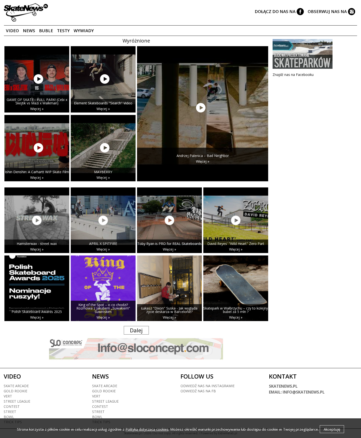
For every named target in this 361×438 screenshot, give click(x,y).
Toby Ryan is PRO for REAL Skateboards (169, 243)
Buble (46, 30)
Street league (17, 401)
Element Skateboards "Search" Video (103, 103)
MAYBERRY (103, 172)
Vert (8, 396)
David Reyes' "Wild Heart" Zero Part (235, 243)
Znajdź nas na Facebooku (293, 74)
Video (12, 30)
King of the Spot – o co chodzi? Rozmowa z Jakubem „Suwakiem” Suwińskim (103, 308)
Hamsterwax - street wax (37, 243)
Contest (12, 406)
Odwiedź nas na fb (198, 391)
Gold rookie (15, 391)
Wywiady (84, 30)
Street (10, 411)
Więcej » (36, 108)
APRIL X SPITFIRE (103, 243)
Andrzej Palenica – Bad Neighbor (203, 155)
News (29, 30)
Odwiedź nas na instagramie (207, 385)
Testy (63, 30)
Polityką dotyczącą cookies (146, 429)
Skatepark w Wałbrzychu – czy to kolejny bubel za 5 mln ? (235, 310)
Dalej (136, 330)
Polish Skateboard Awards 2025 (37, 311)
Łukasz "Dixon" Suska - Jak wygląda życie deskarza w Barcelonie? (169, 310)
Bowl (9, 416)
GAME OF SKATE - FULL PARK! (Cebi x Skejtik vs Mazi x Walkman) (37, 101)
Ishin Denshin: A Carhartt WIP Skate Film (37, 172)
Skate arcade (16, 385)
